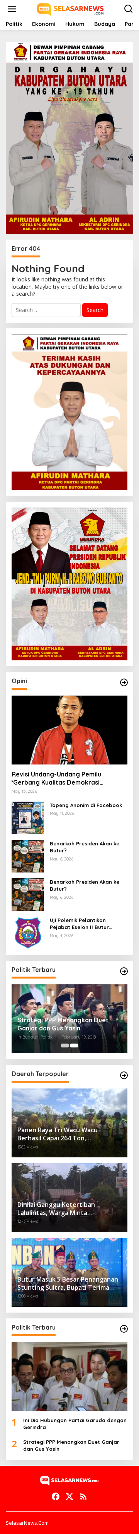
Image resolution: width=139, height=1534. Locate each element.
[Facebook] (56, 1496)
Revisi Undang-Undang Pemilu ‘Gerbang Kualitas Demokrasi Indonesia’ (56, 778)
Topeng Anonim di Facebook (86, 805)
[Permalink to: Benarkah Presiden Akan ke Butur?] (28, 855)
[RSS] (83, 1496)
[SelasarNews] (70, 8)
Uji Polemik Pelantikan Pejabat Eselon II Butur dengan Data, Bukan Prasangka (79, 924)
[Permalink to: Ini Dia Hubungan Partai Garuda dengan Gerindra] (69, 1376)
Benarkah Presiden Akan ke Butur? (84, 847)
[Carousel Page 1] (65, 1045)
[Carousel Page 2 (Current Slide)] (74, 1045)
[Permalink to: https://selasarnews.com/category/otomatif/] (124, 682)
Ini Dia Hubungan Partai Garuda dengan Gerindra (75, 1423)
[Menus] (12, 9)
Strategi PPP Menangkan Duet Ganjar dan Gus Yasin (62, 1024)
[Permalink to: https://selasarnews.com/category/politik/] (124, 971)
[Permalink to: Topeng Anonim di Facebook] (28, 817)
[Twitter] (69, 1496)
